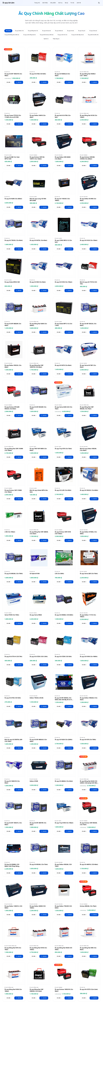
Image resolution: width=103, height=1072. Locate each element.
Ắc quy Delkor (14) (19, 30)
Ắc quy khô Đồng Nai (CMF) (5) (12, 34)
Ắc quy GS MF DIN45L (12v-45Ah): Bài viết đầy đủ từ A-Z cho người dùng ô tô (64, 699)
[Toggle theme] (99, 2)
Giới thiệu (45, 2)
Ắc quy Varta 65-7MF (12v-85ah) (88, 366)
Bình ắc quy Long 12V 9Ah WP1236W (38, 199)
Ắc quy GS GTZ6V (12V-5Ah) (63, 656)
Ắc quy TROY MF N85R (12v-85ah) (38, 449)
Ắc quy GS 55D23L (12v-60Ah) (89, 490)
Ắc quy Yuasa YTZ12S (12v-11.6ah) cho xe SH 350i (13, 116)
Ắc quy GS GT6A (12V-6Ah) (38, 74)
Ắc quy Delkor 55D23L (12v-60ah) (13, 366)
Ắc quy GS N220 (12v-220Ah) (63, 739)
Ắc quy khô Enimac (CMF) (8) (46, 34)
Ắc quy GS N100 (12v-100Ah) (88, 656)
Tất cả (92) (8, 30)
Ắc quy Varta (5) (93, 30)
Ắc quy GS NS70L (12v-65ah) (38, 240)
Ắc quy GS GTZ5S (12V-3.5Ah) (39, 656)
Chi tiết (8, 82)
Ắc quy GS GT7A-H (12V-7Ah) (13, 656)
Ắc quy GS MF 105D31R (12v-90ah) (13, 74)
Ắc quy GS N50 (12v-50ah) (38, 282)
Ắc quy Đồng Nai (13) (33, 30)
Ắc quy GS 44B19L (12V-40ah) (89, 864)
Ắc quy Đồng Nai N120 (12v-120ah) (88, 116)
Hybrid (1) (46, 38)
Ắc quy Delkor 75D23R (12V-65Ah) (63, 907)
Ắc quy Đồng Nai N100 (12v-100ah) (13, 990)
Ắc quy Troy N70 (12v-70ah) (63, 448)
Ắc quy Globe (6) (59, 30)
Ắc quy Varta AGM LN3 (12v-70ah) (63, 408)
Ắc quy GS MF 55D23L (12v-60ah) (88, 324)
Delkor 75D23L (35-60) (36, 698)
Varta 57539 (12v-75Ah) (12, 615)
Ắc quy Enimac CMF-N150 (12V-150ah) (63, 533)
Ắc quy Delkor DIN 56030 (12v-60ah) (62, 158)
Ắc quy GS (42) (70, 30)
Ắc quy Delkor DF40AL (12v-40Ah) (88, 533)
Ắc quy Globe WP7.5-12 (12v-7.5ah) (63, 324)
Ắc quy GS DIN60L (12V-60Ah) (64, 615)
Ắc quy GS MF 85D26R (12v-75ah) (38, 408)
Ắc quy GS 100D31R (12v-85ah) (12, 782)
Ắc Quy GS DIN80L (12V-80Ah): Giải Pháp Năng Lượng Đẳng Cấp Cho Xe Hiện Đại (12, 865)
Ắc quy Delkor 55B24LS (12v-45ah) (89, 699)
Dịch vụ (60, 2)
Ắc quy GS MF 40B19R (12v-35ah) (38, 823)
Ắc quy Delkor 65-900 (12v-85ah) (88, 199)
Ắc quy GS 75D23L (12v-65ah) (14, 240)
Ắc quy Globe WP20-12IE (12, 282)
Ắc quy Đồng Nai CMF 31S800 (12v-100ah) (14, 449)
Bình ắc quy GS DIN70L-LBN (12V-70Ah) (13, 740)
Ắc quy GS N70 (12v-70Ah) (88, 739)
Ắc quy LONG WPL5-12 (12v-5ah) (63, 241)
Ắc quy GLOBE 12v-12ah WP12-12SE (12, 158)
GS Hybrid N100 (35, 573)
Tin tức (72, 2)
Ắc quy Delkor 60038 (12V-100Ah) (38, 907)
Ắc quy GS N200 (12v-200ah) (13, 199)
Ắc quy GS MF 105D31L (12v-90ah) (13, 823)
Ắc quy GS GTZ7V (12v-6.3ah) (89, 989)
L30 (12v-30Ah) (59, 573)
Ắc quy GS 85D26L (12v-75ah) (39, 864)
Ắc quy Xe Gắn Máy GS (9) (78, 34)
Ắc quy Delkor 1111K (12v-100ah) (88, 616)
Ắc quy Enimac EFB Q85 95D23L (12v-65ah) (12, 408)
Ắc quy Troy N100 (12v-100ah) (64, 823)
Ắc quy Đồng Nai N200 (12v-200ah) (38, 324)
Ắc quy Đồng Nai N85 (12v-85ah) (88, 948)
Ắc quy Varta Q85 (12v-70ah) (89, 573)
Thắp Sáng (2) (56, 38)
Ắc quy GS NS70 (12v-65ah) (63, 365)
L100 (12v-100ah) (10, 532)
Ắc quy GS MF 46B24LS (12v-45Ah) (38, 740)
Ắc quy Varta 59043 (36, 615)
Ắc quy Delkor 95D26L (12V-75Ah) (63, 865)
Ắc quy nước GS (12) (62, 34)
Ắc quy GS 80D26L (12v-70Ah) (14, 573)
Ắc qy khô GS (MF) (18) (93, 34)
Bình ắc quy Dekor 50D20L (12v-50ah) (88, 449)
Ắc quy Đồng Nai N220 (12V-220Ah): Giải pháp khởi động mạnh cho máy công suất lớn (89, 782)
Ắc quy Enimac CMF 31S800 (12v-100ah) (13, 491)
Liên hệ (79, 2)
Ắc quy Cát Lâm (8, 3)
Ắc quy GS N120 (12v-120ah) (88, 240)
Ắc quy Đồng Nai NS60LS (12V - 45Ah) (88, 74)
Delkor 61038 (34, 781)
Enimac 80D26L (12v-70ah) (88, 906)
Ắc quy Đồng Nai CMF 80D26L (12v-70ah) (87, 408)
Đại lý (66, 2)
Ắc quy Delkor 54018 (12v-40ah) (38, 116)
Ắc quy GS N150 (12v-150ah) (63, 282)
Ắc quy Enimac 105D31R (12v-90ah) (64, 990)
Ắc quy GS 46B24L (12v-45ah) (64, 781)
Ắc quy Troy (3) (81, 30)
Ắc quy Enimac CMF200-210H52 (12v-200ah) (87, 158)
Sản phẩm (53, 2)
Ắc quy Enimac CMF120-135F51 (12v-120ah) (37, 158)
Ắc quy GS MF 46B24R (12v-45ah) (13, 324)
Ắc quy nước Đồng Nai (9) (29, 34)
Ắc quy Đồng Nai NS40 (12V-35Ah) (63, 948)
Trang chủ (37, 2)
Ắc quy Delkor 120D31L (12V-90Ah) (13, 907)
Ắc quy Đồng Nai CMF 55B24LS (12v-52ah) (36, 990)
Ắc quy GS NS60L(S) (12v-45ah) (62, 74)
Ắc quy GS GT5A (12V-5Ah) (13, 698)
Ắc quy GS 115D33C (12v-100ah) (62, 199)
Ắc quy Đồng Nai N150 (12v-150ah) (38, 948)
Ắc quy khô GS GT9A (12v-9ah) (63, 116)
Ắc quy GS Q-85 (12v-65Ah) (63, 490)
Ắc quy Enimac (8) (46, 30)
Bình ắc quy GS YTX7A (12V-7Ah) (88, 283)
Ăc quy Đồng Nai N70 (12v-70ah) (13, 948)
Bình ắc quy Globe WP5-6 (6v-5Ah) (39, 491)
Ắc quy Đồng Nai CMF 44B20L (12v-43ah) (39, 533)
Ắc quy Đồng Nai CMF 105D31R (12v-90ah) (36, 366)
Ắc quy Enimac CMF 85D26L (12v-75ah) (88, 823)
